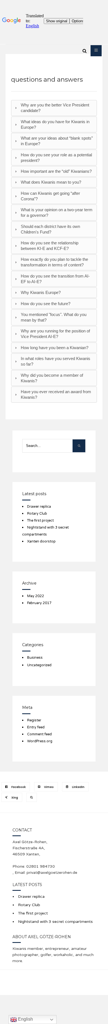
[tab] (54, 108)
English (25, 1019)
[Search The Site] (31, 797)
